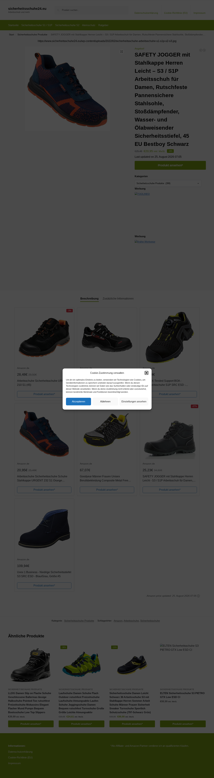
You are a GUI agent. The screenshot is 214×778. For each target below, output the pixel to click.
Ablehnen (105, 401)
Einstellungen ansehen (133, 401)
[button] (146, 373)
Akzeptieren (78, 401)
